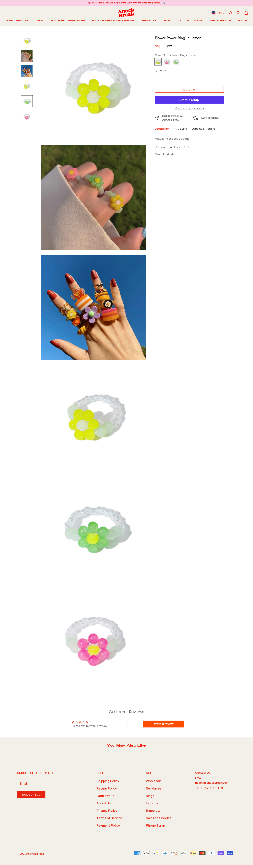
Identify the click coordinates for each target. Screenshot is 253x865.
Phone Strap (155, 825)
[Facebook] (163, 154)
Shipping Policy (108, 781)
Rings (150, 796)
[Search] (238, 12)
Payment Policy (108, 825)
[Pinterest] (172, 154)
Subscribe (31, 795)
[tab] (162, 129)
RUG (167, 21)
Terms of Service (109, 818)
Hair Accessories (158, 818)
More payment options (189, 108)
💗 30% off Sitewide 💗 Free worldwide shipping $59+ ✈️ (126, 3)
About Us (104, 803)
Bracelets (153, 810)
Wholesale (154, 781)
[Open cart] (246, 13)
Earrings (152, 803)
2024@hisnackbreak (32, 853)
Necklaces (153, 788)
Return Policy (107, 788)
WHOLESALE (220, 21)
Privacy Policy (107, 810)
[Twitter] (168, 154)
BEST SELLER (17, 21)
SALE (242, 21)
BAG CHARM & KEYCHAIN (113, 21)
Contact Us (105, 796)
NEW (40, 21)
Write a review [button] (163, 724)
